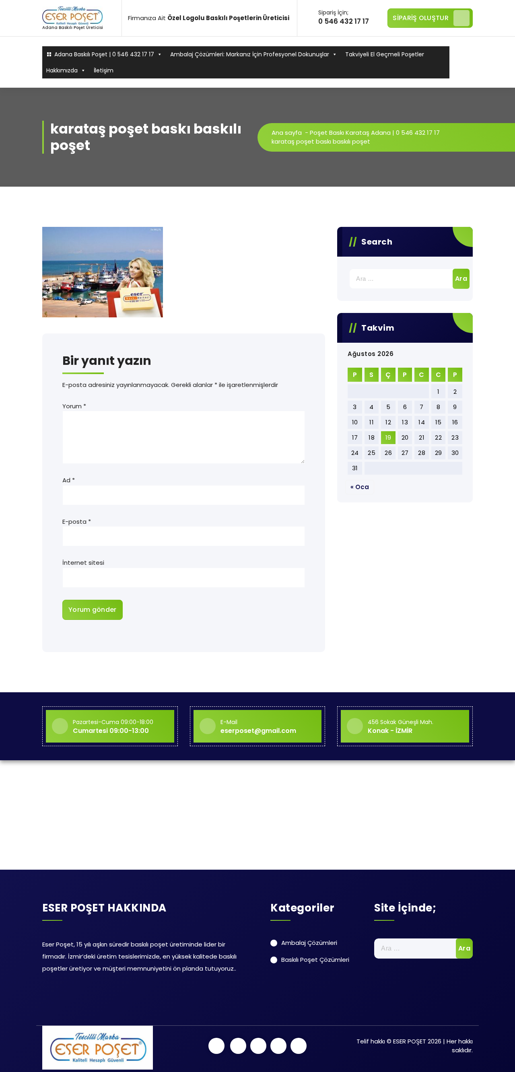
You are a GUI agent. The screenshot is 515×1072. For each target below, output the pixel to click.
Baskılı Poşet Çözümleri (315, 959)
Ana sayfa (287, 132)
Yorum (74, 406)
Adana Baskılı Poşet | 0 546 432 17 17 (104, 54)
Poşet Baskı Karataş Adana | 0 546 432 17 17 (375, 132)
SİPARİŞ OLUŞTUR (421, 18)
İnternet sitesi (83, 562)
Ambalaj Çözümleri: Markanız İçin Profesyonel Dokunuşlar (249, 54)
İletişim (103, 70)
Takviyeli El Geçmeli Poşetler (384, 54)
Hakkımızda (62, 70)
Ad (68, 480)
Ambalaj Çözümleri (309, 942)
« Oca (359, 487)
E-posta (76, 521)
